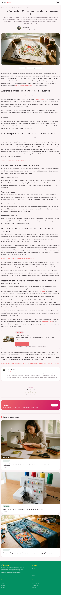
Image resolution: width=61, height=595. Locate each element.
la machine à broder (47, 322)
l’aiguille (44, 291)
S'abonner (54, 405)
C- (7, 2)
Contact (3, 585)
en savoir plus (45, 346)
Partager (22, 68)
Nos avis (33, 568)
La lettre (3, 587)
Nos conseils (8, 7)
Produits (33, 573)
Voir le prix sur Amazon (22, 344)
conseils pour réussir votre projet (23, 86)
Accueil (2, 7)
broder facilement (40, 99)
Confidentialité (35, 585)
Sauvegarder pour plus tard (34, 68)
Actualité (33, 575)
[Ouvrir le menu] (58, 2)
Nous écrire (34, 587)
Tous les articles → (55, 417)
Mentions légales (35, 583)
